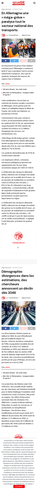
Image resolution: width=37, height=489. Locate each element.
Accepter (19, 486)
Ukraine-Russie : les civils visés (15, 89)
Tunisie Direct (13, 35)
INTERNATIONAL (17, 9)
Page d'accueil (6, 9)
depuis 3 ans (26, 35)
